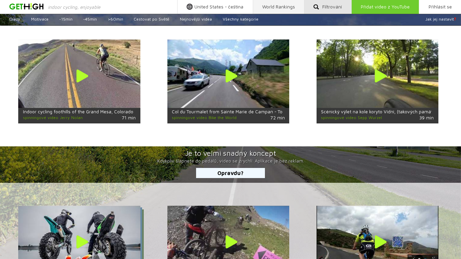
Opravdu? (230, 173)
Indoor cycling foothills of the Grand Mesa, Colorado (78, 111)
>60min (115, 19)
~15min (66, 19)
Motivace (40, 19)
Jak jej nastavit (440, 19)
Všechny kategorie (241, 19)
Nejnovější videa (196, 19)
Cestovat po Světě (151, 19)
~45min (90, 19)
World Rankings (278, 6)
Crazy (14, 19)
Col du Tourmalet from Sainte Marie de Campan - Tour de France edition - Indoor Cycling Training (275, 111)
